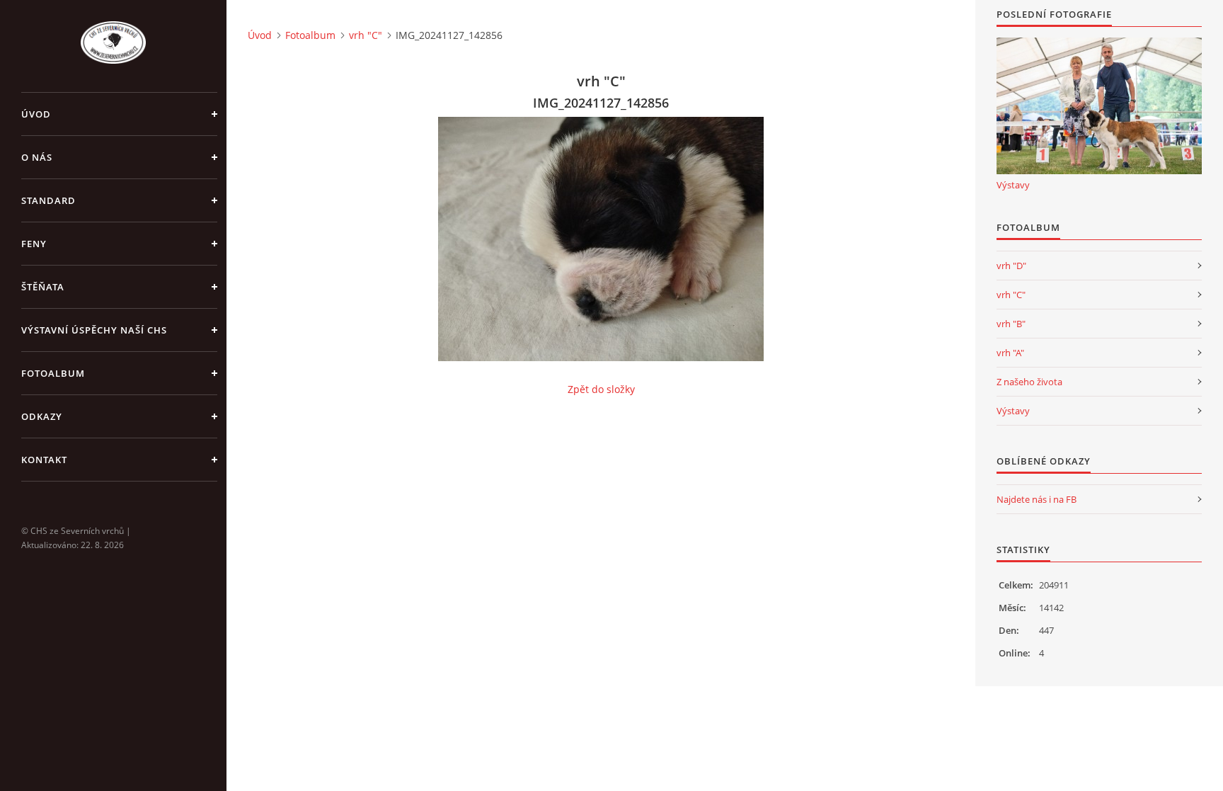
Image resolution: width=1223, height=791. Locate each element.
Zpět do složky (601, 389)
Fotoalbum (53, 373)
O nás (36, 157)
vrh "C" (365, 35)
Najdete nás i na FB (1036, 499)
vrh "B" (1011, 323)
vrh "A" (1010, 352)
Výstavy (1013, 184)
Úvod (36, 114)
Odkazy (41, 416)
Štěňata (42, 286)
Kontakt (44, 459)
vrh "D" (1011, 265)
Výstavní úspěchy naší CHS (94, 330)
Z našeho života (1029, 381)
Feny (34, 243)
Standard (48, 200)
